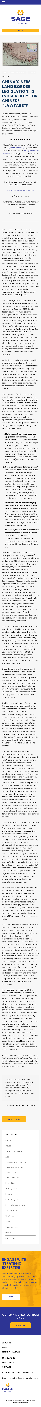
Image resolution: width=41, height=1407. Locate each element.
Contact (6, 1367)
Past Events (10, 1238)
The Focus (9, 1216)
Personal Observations (15, 1205)
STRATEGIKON (11, 1210)
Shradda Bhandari (21, 1088)
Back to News (14, 1119)
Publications (8, 1358)
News (4, 1347)
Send (11, 1105)
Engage (20, 30)
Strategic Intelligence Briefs (16, 1162)
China (31, 1093)
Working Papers (12, 1188)
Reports (8, 1194)
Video (7, 1221)
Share (21, 1105)
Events (8, 1232)
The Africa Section (13, 1178)
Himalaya (22, 1079)
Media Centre (8, 1362)
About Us (6, 1343)
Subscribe (20, 1325)
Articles (32, 73)
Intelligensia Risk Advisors (15, 1090)
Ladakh (14, 1079)
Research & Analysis (12, 1352)
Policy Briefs (10, 1183)
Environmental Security (15, 1167)
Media (8, 1140)
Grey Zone (26, 1085)
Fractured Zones (12, 1172)
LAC (20, 1085)
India (7, 1096)
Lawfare (8, 1088)
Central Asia (23, 1093)
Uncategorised (11, 1227)
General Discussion (18, 73)
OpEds (5, 73)
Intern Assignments (13, 1199)
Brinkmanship (21, 1082)
